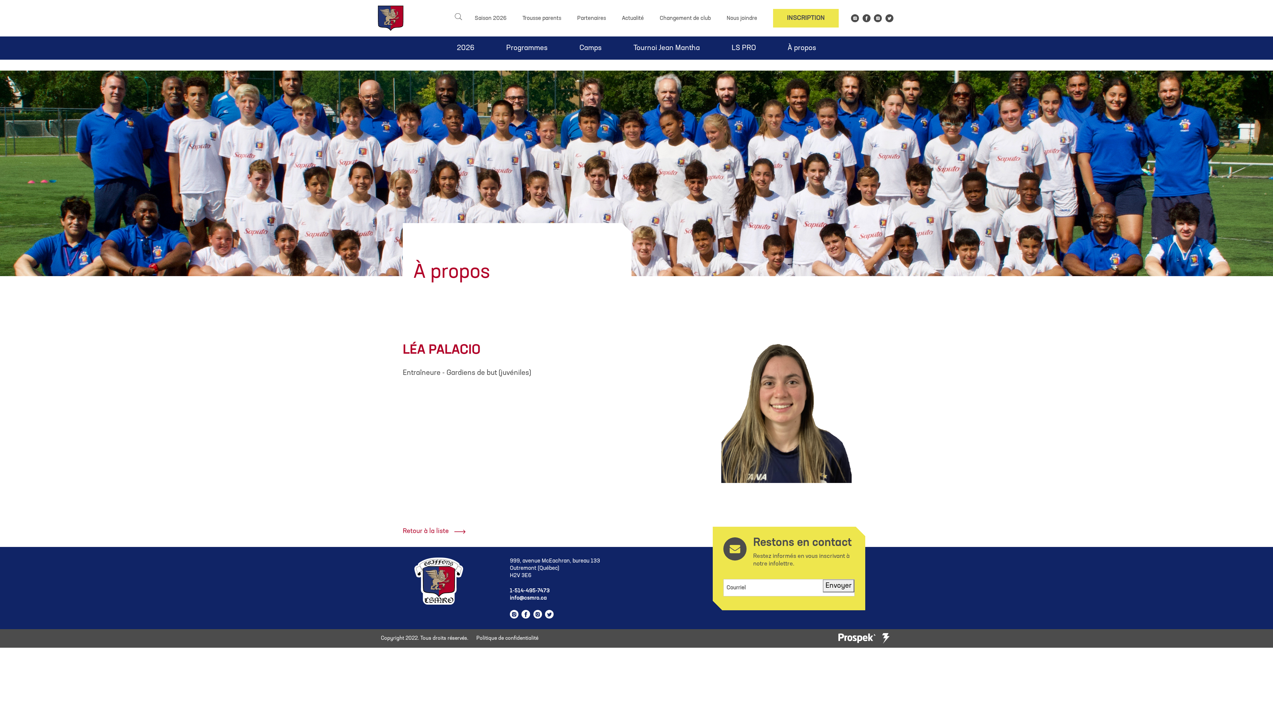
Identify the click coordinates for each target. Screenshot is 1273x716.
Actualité (633, 18)
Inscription (806, 18)
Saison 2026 (491, 18)
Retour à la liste (426, 531)
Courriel (736, 588)
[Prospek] (857, 638)
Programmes (527, 48)
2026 (465, 48)
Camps (590, 48)
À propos (802, 48)
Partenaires (591, 18)
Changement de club (685, 18)
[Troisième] (885, 638)
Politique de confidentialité (507, 638)
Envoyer (838, 586)
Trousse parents (541, 18)
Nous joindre (742, 18)
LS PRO (744, 48)
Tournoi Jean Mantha (667, 48)
